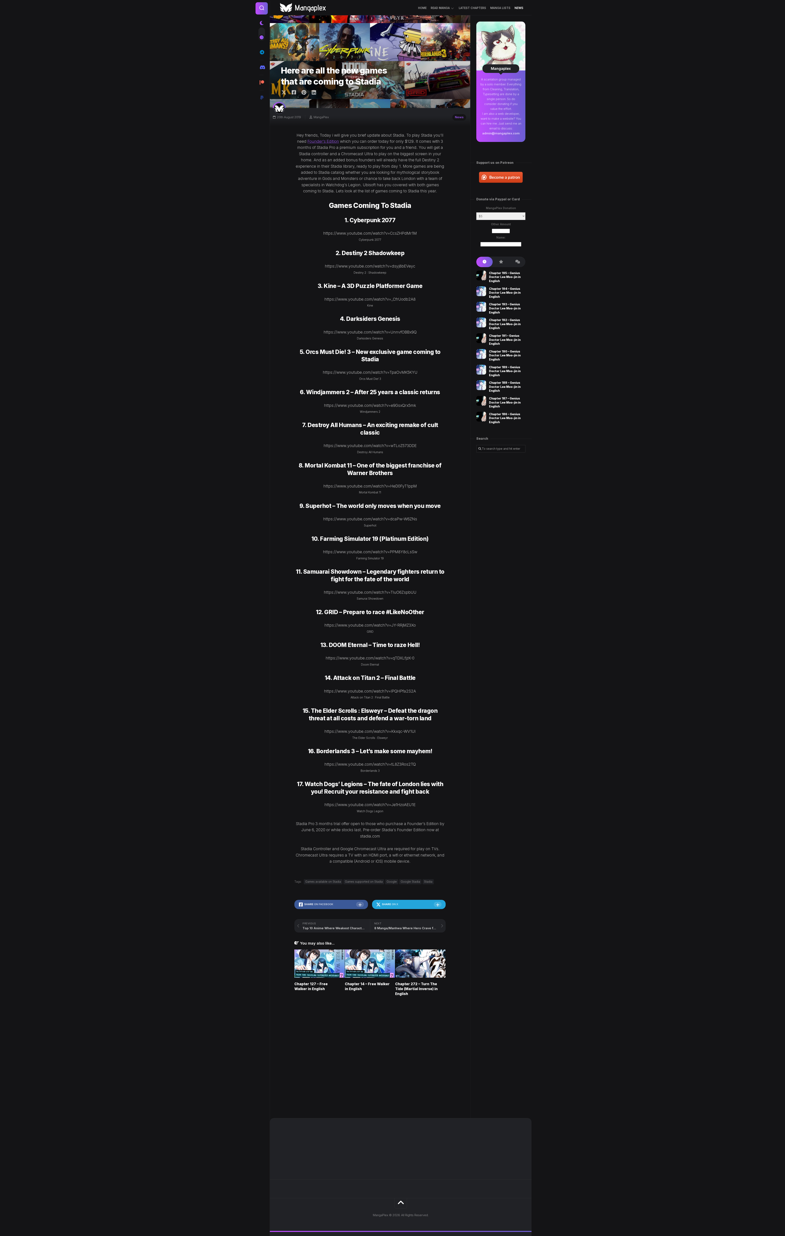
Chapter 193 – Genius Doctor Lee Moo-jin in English (505, 308)
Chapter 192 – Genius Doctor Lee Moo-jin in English (505, 324)
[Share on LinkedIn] (314, 92)
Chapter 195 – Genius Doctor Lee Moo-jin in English (505, 277)
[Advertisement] (500, 522)
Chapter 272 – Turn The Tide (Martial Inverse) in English (416, 989)
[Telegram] (262, 52)
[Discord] (262, 67)
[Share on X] (285, 92)
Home (422, 8)
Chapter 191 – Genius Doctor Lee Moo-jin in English (505, 339)
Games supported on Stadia (364, 881)
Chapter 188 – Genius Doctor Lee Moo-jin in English (505, 386)
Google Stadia (410, 881)
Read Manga (440, 8)
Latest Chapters (472, 8)
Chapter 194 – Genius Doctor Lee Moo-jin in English (505, 292)
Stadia (428, 881)
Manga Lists (500, 8)
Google (392, 881)
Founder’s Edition (323, 141)
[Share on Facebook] (294, 92)
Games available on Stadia (323, 881)
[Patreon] (262, 82)
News (519, 8)
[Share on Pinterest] (304, 92)
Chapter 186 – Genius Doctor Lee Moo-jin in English (505, 418)
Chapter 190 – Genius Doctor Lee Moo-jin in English (505, 355)
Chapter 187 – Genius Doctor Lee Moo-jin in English (505, 402)
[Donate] (262, 97)
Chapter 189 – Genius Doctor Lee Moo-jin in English (505, 371)
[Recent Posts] (484, 262)
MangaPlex (321, 117)
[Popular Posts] (501, 262)
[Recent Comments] (517, 262)
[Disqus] (370, 1058)
